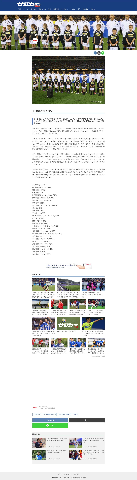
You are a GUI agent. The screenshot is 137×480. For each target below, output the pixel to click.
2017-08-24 (43, 39)
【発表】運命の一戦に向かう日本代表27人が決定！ (60, 34)
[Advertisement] (68, 379)
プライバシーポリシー (65, 474)
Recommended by (96, 356)
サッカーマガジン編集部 (47, 41)
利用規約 (76, 474)
